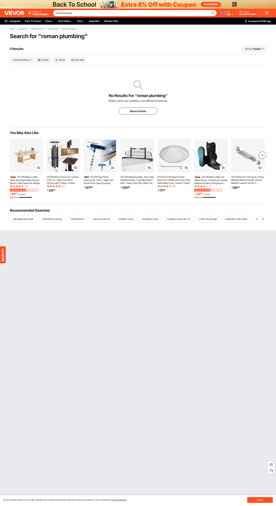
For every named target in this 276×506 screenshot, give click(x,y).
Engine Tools (53, 29)
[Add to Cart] (38, 167)
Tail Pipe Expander (68, 29)
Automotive (23, 29)
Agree (260, 500)
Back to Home (138, 111)
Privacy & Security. (119, 500)
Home (12, 29)
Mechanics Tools (38, 29)
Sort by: (248, 48)
